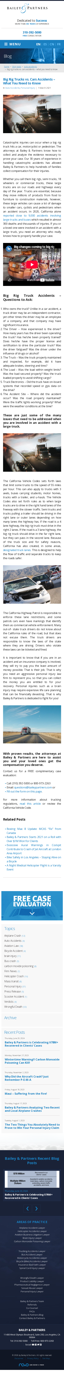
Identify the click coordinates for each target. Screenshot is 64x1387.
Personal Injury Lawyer (32, 1291)
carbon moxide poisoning (18, 966)
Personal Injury (28, 87)
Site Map (46, 1358)
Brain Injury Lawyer (32, 1237)
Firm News (10, 971)
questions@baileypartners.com (33, 787)
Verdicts (8, 1001)
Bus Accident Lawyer (32, 1254)
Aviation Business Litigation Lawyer (32, 1234)
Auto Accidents (12, 87)
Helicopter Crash (14, 976)
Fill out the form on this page (24, 791)
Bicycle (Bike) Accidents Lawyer (32, 1261)
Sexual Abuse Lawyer (32, 1288)
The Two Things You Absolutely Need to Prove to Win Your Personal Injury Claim (32, 1126)
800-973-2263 (47, 1340)
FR (59, 44)
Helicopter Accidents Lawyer (32, 1231)
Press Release (12, 991)
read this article (30, 804)
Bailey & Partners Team (32, 1301)
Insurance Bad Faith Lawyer (32, 1264)
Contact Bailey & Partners (32, 1318)
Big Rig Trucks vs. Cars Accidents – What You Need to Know (29, 81)
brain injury (10, 956)
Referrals (32, 1304)
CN (52, 44)
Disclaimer (19, 1358)
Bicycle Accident (13, 951)
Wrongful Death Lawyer (32, 1277)
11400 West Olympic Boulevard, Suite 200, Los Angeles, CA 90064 (32, 1336)
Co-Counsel (32, 1308)
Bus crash (10, 961)
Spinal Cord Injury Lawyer (32, 1268)
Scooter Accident (14, 996)
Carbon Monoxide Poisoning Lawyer (32, 1241)
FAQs (32, 1311)
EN (38, 44)
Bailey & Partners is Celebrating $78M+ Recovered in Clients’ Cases (31, 1044)
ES (45, 44)
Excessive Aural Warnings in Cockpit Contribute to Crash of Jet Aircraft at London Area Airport (34, 849)
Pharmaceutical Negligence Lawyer (32, 1284)
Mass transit (11, 981)
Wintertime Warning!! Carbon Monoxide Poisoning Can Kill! (32, 1061)
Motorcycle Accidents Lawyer (32, 1257)
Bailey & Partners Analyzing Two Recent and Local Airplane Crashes (32, 1109)
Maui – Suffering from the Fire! (26, 1093)
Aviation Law (11, 946)
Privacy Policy (33, 1358)
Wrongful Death (13, 1007)
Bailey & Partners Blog (32, 1314)
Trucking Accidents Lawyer (32, 1251)
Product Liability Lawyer (32, 1281)
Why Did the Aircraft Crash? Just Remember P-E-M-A (27, 1078)
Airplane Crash (12, 935)
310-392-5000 (20, 1340)
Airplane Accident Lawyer (32, 1227)
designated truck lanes (17, 550)
